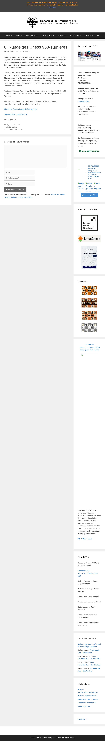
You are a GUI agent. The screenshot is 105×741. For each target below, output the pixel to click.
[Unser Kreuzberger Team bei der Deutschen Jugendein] (89, 187)
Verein (8, 35)
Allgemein (9, 125)
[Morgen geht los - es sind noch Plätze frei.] (81, 187)
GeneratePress (69, 738)
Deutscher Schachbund (86, 703)
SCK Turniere (47, 35)
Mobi (84, 539)
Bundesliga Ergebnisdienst (88, 699)
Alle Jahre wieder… (12, 127)
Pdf (79, 539)
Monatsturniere (31, 35)
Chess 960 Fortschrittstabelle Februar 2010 (20, 109)
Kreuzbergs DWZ (84, 706)
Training (60, 35)
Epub (90, 539)
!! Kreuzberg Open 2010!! (14, 129)
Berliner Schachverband (87, 696)
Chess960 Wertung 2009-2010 (15, 114)
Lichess (52, 7)
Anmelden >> (83, 719)
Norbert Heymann (84, 644)
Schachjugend (74, 35)
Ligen (18, 35)
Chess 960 (17, 125)
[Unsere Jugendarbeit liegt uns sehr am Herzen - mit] (97, 187)
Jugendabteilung (84, 101)
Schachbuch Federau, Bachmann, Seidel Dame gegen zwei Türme (89, 347)
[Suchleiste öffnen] (98, 35)
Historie (88, 35)
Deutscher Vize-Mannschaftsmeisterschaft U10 (88, 573)
